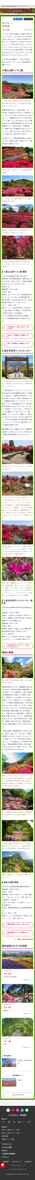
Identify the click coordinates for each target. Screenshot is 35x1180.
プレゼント (5, 1157)
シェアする (19, 19)
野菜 (9, 1122)
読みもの (21, 6)
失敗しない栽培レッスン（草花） (11, 1133)
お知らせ (4, 1150)
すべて (3, 1122)
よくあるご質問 (7, 1147)
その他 (29, 1122)
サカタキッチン (7, 1144)
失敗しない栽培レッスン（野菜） (11, 1130)
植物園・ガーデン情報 (8, 1139)
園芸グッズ (21, 1122)
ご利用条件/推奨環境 (8, 1154)
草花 (4, 30)
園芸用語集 (5, 1136)
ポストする (29, 19)
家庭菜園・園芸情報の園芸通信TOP (10, 6)
